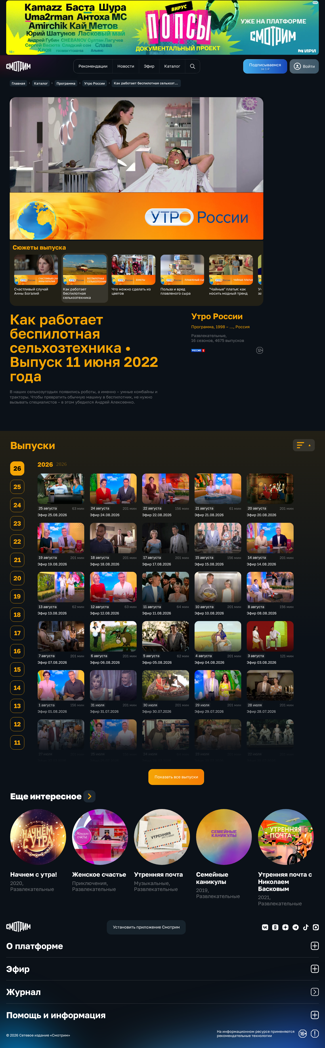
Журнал (23, 992)
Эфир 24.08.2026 (105, 515)
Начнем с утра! (33, 874)
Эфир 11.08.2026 (156, 613)
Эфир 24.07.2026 (156, 760)
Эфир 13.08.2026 (52, 613)
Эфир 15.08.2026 (209, 564)
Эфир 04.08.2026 (209, 662)
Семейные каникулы (212, 878)
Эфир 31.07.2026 (104, 711)
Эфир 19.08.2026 (52, 564)
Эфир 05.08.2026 (157, 662)
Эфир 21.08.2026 (209, 515)
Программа (66, 83)
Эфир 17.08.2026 (156, 564)
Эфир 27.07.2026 (52, 760)
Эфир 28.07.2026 (261, 711)
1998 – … (224, 326)
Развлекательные (208, 335)
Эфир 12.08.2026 (104, 613)
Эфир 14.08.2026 (261, 564)
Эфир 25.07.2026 (104, 760)
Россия (242, 326)
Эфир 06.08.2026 (105, 662)
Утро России (94, 83)
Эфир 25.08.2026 (52, 515)
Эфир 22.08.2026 (157, 515)
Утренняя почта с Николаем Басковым (285, 881)
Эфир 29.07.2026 (209, 711)
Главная (18, 83)
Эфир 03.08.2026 (261, 662)
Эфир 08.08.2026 (262, 613)
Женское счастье (99, 874)
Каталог (41, 83)
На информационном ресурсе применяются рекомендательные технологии (255, 1033)
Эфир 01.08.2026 (52, 711)
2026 (61, 464)
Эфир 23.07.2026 (209, 760)
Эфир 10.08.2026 (209, 613)
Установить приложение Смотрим (146, 927)
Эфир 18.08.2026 (104, 564)
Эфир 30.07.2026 (156, 711)
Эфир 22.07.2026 (261, 760)
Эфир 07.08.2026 (52, 662)
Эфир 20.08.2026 (261, 515)
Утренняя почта (158, 874)
